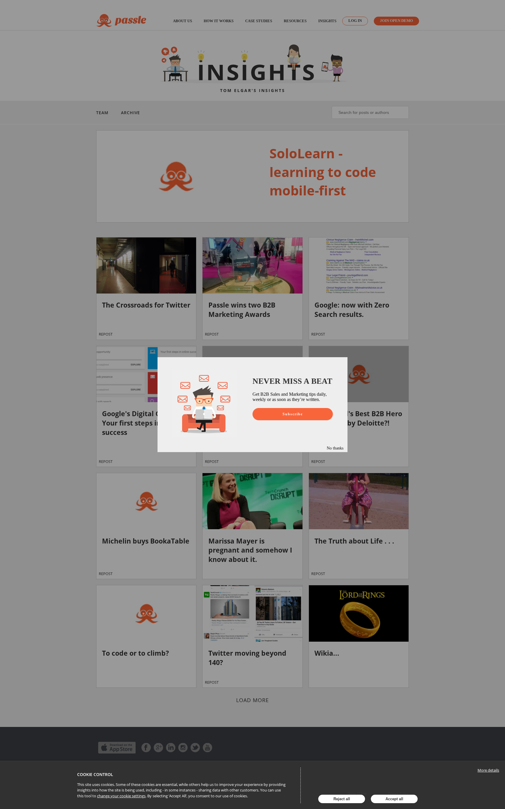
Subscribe (293, 414)
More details (488, 770)
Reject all (341, 799)
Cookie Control (95, 774)
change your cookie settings (121, 795)
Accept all (394, 799)
